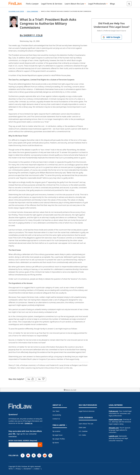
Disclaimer (27, 469)
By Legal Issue (57, 435)
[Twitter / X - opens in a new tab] (34, 455)
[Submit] (40, 444)
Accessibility (57, 415)
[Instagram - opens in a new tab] (39, 455)
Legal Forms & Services (86, 411)
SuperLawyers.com (115, 419)
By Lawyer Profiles (59, 439)
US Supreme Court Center (16, 11)
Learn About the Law (86, 424)
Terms (11, 469)
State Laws (82, 427)
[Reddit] (45, 455)
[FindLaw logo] (16, 3)
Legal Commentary (32, 11)
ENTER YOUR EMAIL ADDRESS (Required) (23, 441)
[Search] (129, 3)
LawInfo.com (113, 436)
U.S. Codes (82, 435)
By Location (56, 431)
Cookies (36, 469)
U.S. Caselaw (83, 431)
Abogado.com (114, 428)
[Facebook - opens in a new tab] (23, 455)
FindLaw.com (113, 411)
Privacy (18, 469)
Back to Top (71, 390)
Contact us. (29, 423)
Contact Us (56, 419)
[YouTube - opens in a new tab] (28, 455)
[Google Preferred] (50, 455)
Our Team (56, 411)
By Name (56, 443)
